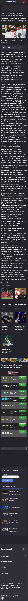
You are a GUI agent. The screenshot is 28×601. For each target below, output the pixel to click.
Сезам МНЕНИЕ (23, 427)
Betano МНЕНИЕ (23, 406)
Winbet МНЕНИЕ (23, 434)
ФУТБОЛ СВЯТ (6, 562)
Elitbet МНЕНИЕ (23, 380)
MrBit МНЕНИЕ (23, 394)
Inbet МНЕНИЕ (23, 420)
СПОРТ (3, 568)
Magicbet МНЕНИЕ (23, 387)
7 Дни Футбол (5, 13)
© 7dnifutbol (4, 596)
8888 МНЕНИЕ (23, 400)
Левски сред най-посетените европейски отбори (14, 492)
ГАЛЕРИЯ (4, 573)
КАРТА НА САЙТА (14, 587)
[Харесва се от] (1, 41)
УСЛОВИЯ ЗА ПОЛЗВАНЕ (15, 584)
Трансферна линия (8, 487)
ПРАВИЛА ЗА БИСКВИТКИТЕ (9, 585)
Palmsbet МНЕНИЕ (22, 413)
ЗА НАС (3, 584)
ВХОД (22, 377)
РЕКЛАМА (4, 587)
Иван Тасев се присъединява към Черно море (14, 529)
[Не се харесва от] (6, 41)
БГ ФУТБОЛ (5, 556)
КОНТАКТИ (4, 589)
